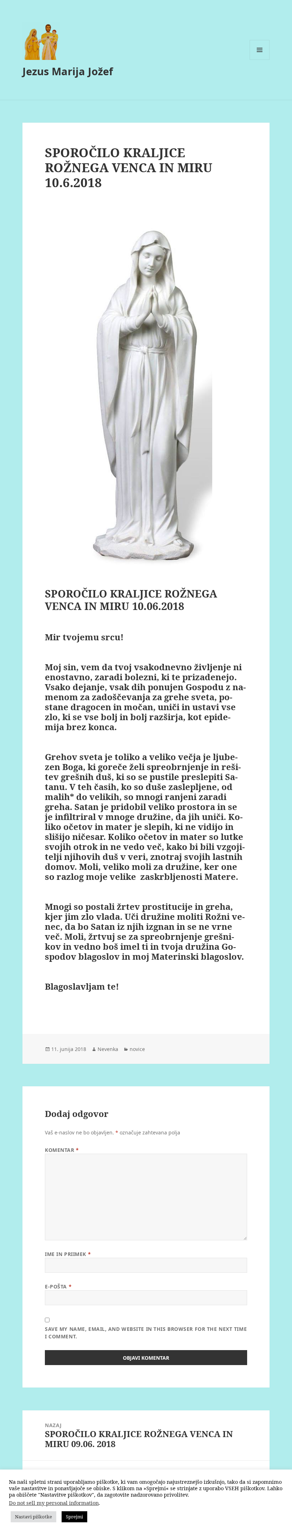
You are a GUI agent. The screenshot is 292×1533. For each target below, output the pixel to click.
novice (137, 1049)
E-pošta (58, 1286)
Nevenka (108, 1049)
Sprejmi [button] (74, 1516)
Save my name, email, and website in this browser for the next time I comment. (146, 1333)
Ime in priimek (68, 1254)
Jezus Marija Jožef (67, 71)
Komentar (62, 1150)
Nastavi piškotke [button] (33, 1516)
